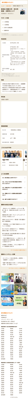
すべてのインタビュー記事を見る (17, 268)
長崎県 (20, 354)
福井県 (11, 340)
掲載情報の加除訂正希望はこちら (8, 323)
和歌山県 (21, 346)
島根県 (11, 348)
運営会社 (3, 315)
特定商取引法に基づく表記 (7, 321)
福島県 (2, 332)
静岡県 (2, 342)
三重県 (20, 342)
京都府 (11, 344)
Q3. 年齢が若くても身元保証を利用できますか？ (12, 188)
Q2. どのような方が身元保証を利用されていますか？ (12, 182)
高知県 (20, 352)
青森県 (11, 328)
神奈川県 (12, 336)
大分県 (11, 356)
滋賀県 (2, 344)
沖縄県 (11, 358)
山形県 (20, 330)
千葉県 (20, 334)
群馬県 (2, 334)
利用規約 (3, 317)
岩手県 (20, 328)
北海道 (2, 328)
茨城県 (11, 332)
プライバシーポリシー (6, 319)
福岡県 (2, 354)
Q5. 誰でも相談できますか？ (10, 199)
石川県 (2, 340)
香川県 (2, 352)
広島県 (2, 350)
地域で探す (8, 5)
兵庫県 (2, 346)
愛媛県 (11, 352)
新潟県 (11, 338)
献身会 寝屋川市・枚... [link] (18, 5)
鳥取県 (2, 348)
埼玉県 (11, 334)
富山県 (20, 338)
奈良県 (11, 346)
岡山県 (20, 348)
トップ (2, 5)
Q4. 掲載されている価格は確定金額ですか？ (12, 194)
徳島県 (20, 350)
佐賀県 (11, 354)
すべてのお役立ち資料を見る (18, 250)
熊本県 (2, 356)
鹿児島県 (3, 358)
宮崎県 (20, 356)
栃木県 (20, 332)
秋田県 (11, 330)
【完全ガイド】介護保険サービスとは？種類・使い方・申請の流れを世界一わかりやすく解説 (13, 210)
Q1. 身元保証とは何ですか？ (9, 177)
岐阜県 (20, 340)
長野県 (2, 338)
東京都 (2, 336)
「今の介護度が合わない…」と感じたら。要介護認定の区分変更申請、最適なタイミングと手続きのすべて (13, 240)
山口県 (11, 350)
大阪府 (20, 344)
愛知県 (11, 342)
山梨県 (20, 336)
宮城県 (2, 330)
